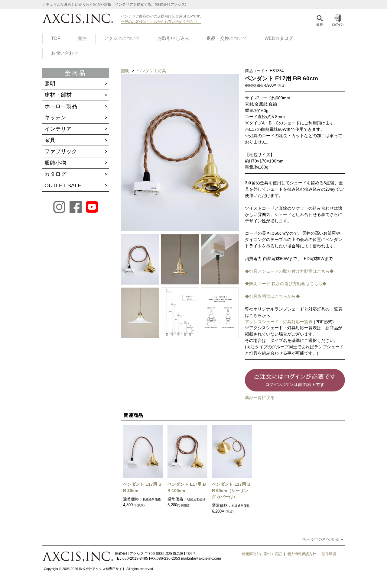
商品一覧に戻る (260, 397)
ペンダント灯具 (151, 70)
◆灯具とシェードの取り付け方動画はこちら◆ (289, 271)
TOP (55, 38)
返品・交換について (227, 38)
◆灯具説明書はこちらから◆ (272, 296)
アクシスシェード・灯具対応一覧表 (279, 321)
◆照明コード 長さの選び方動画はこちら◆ (286, 283)
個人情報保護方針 (301, 554)
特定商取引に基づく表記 (262, 554)
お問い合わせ (64, 53)
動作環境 (329, 554)
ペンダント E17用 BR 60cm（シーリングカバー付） (231, 490)
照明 (126, 70)
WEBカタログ (279, 38)
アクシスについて (122, 38)
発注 (82, 38)
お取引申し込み (173, 38)
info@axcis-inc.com (205, 558)
